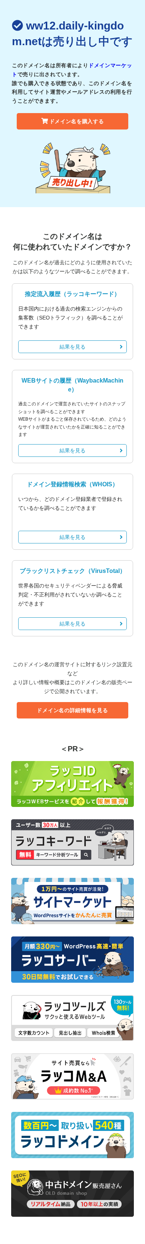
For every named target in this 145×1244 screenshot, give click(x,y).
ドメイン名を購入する (76, 121)
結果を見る (72, 347)
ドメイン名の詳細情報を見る (72, 710)
